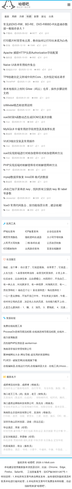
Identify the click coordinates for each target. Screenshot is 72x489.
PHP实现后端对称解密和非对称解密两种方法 (30, 165)
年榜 (29, 16)
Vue (8, 121)
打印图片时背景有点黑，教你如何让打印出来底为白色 (35, 40)
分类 (51, 16)
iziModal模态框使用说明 (17, 105)
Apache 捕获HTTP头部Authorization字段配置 (30, 52)
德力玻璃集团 (10, 337)
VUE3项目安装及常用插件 (19, 141)
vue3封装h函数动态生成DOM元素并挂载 (27, 117)
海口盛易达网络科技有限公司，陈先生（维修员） (36, 404)
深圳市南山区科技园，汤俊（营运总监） (24, 421)
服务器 (9, 57)
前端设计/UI (11, 69)
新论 (43, 16)
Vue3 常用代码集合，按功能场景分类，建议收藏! (32, 205)
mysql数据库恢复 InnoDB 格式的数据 (25, 177)
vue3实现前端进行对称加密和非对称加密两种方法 (33, 153)
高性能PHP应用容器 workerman (20, 343)
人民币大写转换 (11, 242)
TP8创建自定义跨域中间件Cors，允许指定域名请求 (34, 77)
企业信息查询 (54, 231)
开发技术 (10, 97)
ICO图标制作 (10, 248)
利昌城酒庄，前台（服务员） (36, 447)
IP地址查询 (9, 231)
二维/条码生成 (32, 242)
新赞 (36, 16)
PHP (8, 169)
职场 (8, 45)
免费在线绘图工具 (12, 326)
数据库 (9, 133)
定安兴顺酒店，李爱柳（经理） (33, 438)
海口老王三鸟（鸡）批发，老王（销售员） (36, 395)
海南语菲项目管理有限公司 (17, 348)
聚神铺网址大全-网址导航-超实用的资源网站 (26, 354)
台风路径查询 (32, 248)
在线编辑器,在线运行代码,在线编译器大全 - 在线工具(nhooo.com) (37, 366)
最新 (7, 16)
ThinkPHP (10, 81)
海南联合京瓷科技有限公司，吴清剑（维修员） (36, 414)
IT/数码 (9, 33)
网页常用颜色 (10, 237)
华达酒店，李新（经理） (36, 429)
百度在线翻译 (54, 248)
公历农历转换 (54, 242)
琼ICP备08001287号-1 (55, 471)
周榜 (14, 16)
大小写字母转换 (55, 237)
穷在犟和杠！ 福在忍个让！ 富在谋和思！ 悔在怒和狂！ (32, 290)
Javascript (10, 109)
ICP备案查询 (31, 231)
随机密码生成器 (33, 237)
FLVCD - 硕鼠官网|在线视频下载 (20, 360)
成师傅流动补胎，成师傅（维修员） (36, 386)
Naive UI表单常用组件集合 (19, 65)
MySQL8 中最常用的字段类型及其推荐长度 (29, 129)
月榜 (21, 16)
